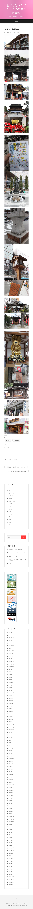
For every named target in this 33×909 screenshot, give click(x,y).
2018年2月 (11, 719)
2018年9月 (11, 700)
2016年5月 (11, 771)
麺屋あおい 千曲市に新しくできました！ (16, 467)
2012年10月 (11, 882)
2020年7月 (11, 648)
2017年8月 (11, 735)
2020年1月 (11, 658)
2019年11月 (11, 664)
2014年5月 (11, 834)
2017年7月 (11, 737)
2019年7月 (11, 674)
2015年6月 (11, 800)
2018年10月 (11, 698)
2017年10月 (11, 729)
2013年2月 (11, 871)
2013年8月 (11, 858)
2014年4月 (11, 837)
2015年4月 (11, 806)
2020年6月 (11, 650)
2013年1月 (11, 874)
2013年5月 (11, 866)
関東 (10, 522)
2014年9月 (11, 824)
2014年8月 (11, 827)
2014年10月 (11, 821)
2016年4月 (11, 774)
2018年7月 (11, 706)
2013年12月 (11, 848)
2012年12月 (11, 876)
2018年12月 (11, 692)
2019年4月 (11, 682)
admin (7, 32)
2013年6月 (11, 863)
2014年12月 (11, 816)
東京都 (10, 514)
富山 (10, 511)
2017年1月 (11, 753)
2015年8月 (11, 795)
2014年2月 (11, 842)
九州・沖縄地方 (12, 501)
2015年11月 (11, 787)
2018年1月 (11, 721)
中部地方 (11, 498)
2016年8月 (11, 763)
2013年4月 (11, 869)
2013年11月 (11, 850)
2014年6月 (11, 832)
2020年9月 (11, 643)
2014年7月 (11, 829)
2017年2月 (11, 750)
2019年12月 (11, 661)
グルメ (10, 490)
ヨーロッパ (11, 493)
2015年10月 (11, 790)
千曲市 (10, 503)
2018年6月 (11, 708)
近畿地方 (11, 516)
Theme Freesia (16, 905)
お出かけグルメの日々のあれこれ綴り (16, 9)
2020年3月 (11, 653)
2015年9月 (11, 792)
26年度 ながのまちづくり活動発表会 (18, 471)
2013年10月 (11, 853)
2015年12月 (11, 784)
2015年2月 (11, 811)
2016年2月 (11, 779)
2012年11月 (11, 879)
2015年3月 (11, 808)
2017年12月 (11, 724)
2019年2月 (11, 687)
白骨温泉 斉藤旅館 (13, 556)
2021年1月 (11, 632)
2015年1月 (11, 813)
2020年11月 (11, 637)
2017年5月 (11, 742)
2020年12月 (11, 635)
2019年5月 (11, 679)
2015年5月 (11, 803)
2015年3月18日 (15, 32)
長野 (10, 519)
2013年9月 (11, 855)
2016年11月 (11, 756)
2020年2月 (11, 656)
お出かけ (14, 459)
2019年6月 (11, 677)
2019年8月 (11, 671)
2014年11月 (11, 819)
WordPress (16, 907)
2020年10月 (11, 640)
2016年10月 (11, 758)
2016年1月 (11, 782)
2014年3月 (11, 840)
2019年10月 (11, 666)
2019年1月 (11, 690)
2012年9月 (11, 884)
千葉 (10, 506)
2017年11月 (11, 727)
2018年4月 (11, 714)
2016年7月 (11, 766)
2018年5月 (11, 711)
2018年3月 (11, 716)
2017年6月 (11, 740)
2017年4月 (11, 745)
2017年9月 (11, 732)
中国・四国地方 (12, 495)
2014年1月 (11, 845)
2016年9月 (11, 761)
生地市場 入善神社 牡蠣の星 (15, 549)
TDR (10, 563)
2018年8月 (11, 703)
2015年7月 (11, 798)
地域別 (10, 509)
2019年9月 (11, 669)
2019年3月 (11, 685)
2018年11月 (11, 695)
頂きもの (11, 524)
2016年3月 (11, 777)
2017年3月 (11, 748)
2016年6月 (11, 769)
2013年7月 (11, 861)
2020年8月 (11, 645)
